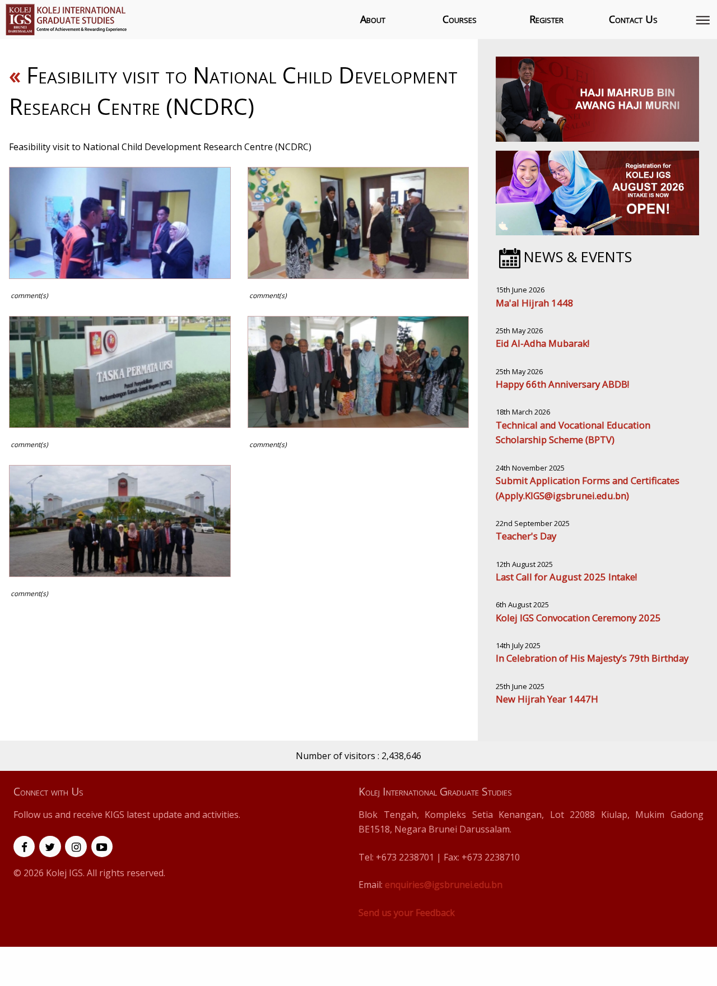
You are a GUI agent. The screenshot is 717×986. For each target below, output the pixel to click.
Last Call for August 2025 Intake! (566, 576)
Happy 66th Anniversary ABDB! (562, 384)
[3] (120, 372)
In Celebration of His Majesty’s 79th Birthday (592, 658)
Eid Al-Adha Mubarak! (542, 343)
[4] (358, 372)
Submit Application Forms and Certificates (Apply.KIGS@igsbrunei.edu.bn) (587, 488)
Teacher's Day (526, 535)
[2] (358, 223)
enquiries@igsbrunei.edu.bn (443, 884)
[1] (120, 223)
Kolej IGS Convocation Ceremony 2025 (578, 617)
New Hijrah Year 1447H (547, 698)
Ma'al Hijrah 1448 (535, 302)
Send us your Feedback (406, 912)
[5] (120, 521)
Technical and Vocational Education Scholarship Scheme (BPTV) (573, 432)
